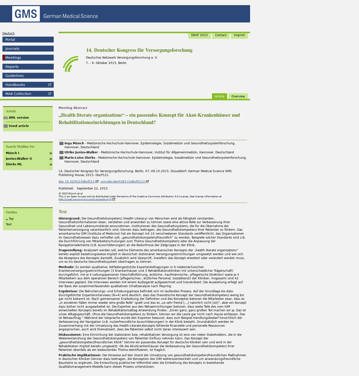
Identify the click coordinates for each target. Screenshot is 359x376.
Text (9, 224)
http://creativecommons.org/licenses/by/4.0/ (85, 199)
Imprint (239, 35)
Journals (12, 49)
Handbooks (15, 85)
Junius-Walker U (19, 158)
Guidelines (14, 76)
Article (219, 96)
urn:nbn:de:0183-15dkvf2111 (123, 181)
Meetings (13, 58)
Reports (12, 67)
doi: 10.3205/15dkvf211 (77, 181)
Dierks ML (14, 164)
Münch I (12, 153)
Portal (10, 40)
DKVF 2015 (199, 35)
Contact (221, 35)
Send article (19, 126)
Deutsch (8, 33)
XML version (19, 117)
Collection (18, 94)
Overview (238, 96)
